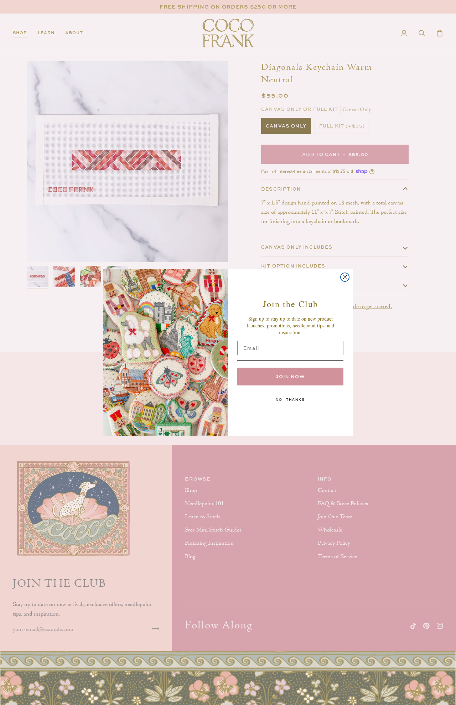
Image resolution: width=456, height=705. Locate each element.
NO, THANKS (290, 399)
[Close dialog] (345, 277)
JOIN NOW (290, 376)
